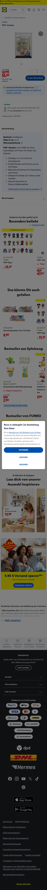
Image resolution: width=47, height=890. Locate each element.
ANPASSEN (23, 457)
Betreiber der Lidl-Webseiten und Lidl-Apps (25, 432)
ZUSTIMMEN (23, 450)
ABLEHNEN (23, 464)
